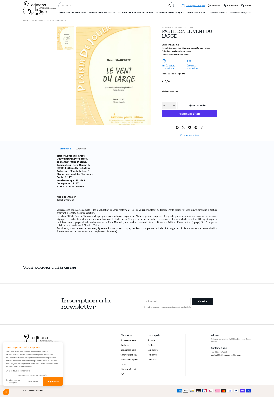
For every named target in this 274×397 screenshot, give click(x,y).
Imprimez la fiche (191, 135)
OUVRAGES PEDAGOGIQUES (170, 12)
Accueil (25, 21)
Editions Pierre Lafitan (36, 391)
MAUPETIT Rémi (37, 21)
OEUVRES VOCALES (196, 12)
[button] (6, 392)
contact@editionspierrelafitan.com (226, 355)
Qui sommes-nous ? (218, 13)
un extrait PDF (169, 67)
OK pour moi (53, 381)
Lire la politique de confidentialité (18, 371)
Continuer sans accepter (13, 381)
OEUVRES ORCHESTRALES (102, 12)
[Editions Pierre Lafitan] (39, 8)
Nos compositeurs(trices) (240, 13)
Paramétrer (33, 381)
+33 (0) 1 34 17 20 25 (219, 352)
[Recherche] (170, 6)
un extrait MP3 (193, 67)
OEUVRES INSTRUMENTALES (72, 12)
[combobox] (112, 5)
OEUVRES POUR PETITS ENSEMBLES (135, 12)
